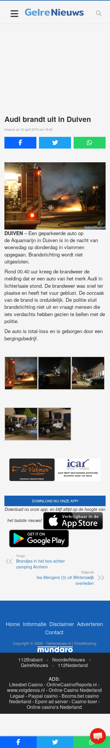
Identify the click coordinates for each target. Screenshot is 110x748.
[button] (98, 736)
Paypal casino (43, 695)
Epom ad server (51, 701)
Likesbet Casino (26, 684)
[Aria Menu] (14, 13)
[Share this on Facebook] (20, 143)
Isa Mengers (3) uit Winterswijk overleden (65, 578)
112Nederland (73, 665)
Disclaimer (61, 624)
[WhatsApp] (90, 143)
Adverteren (90, 624)
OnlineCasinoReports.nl (72, 684)
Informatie (34, 624)
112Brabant (30, 659)
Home (13, 624)
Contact (54, 632)
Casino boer (84, 701)
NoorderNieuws (68, 659)
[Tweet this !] (55, 143)
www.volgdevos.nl (26, 690)
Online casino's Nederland (54, 707)
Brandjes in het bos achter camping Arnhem (40, 561)
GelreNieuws (34, 665)
